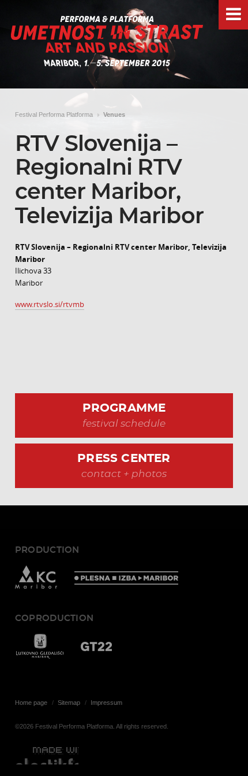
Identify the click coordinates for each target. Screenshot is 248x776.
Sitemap (69, 702)
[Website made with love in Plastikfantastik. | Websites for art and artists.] (46, 755)
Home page (31, 702)
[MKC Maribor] (36, 579)
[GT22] (96, 647)
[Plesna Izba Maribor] (126, 579)
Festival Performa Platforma (54, 114)
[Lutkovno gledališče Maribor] (39, 647)
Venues (114, 114)
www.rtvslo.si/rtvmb (49, 304)
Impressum (106, 702)
